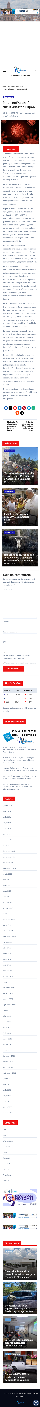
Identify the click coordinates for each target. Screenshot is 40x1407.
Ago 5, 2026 (11, 523)
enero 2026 (7, 845)
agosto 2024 (7, 942)
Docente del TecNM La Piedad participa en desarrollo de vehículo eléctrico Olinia (19, 777)
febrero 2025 (8, 908)
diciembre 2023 (9, 987)
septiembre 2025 (9, 868)
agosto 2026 (7, 805)
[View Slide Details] (20, 1215)
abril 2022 (7, 1101)
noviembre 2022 (9, 1061)
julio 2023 (7, 1016)
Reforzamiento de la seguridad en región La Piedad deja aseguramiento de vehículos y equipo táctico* (20, 760)
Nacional (6, 1158)
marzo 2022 (7, 1107)
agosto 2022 (7, 1078)
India (21, 113)
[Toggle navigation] (4, 70)
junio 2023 (7, 1022)
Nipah (6, 116)
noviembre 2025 (9, 857)
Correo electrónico (10, 632)
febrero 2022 (8, 1113)
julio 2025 (7, 879)
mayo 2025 (7, 891)
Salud (12, 116)
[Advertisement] (20, 43)
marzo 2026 (7, 834)
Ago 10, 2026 (11, 482)
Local (5, 1152)
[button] (36, 1403)
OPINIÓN (6, 1163)
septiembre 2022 (9, 1073)
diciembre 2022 (9, 1056)
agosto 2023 (7, 1010)
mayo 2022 (7, 1096)
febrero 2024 (8, 976)
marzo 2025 (7, 902)
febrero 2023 (8, 1044)
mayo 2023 (7, 1027)
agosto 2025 (7, 874)
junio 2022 (7, 1090)
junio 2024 (7, 953)
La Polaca (6, 1146)
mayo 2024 (7, 959)
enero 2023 (7, 1050)
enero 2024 (7, 982)
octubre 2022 (8, 1067)
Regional (6, 1169)
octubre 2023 (8, 999)
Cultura (5, 1129)
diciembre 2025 (9, 851)
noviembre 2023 (9, 993)
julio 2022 (7, 1084)
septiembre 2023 (9, 1005)
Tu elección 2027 (9, 1181)
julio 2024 (7, 948)
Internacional (8, 97)
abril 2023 (7, 1033)
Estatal (5, 1135)
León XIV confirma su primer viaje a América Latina (16, 516)
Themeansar (19, 1396)
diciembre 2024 (9, 919)
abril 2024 (7, 965)
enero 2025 (7, 914)
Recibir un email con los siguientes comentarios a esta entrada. (16, 657)
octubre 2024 (8, 931)
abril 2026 (7, 828)
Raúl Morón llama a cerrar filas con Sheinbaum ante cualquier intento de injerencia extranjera (17, 786)
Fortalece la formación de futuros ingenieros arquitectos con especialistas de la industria (20, 769)
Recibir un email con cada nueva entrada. (20, 663)
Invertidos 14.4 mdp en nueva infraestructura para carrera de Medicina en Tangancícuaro (19, 749)
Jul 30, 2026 (11, 563)
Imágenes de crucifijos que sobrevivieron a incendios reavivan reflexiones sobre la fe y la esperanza (19, 559)
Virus (17, 116)
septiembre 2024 (9, 936)
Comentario (8, 589)
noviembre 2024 (9, 925)
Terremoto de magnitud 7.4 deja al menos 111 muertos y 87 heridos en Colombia (20, 476)
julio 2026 (7, 811)
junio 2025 (7, 885)
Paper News (31, 1393)
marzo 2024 (7, 970)
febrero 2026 (8, 840)
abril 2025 (7, 896)
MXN (26, 708)
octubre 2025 (8, 862)
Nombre (6, 621)
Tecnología (7, 1175)
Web (4, 642)
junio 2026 (7, 817)
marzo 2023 (7, 1039)
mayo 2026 (7, 823)
